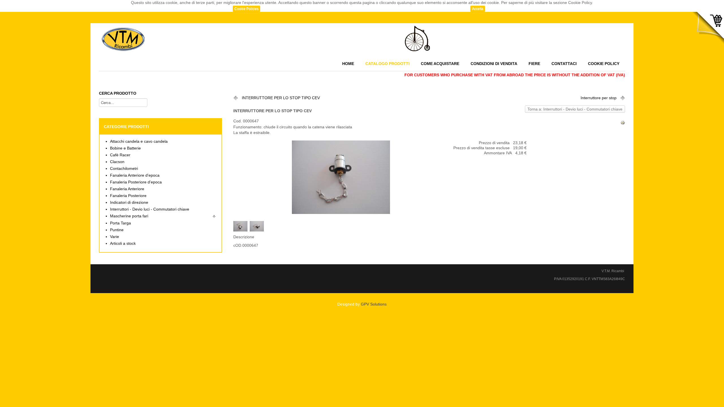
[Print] (622, 122)
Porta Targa (120, 223)
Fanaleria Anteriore (127, 189)
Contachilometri (124, 168)
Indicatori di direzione (129, 202)
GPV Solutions (374, 304)
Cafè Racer (120, 155)
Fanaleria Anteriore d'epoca (135, 175)
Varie (114, 237)
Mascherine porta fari (129, 216)
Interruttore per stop (599, 98)
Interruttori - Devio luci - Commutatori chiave (149, 209)
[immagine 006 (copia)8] (258, 226)
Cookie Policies (246, 9)
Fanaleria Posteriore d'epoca (136, 182)
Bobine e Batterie (125, 148)
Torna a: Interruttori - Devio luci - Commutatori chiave (574, 109)
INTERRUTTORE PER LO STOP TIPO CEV (281, 98)
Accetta (477, 9)
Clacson (117, 162)
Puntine (117, 230)
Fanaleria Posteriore (128, 196)
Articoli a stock (123, 243)
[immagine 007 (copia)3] (241, 226)
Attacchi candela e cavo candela (139, 141)
